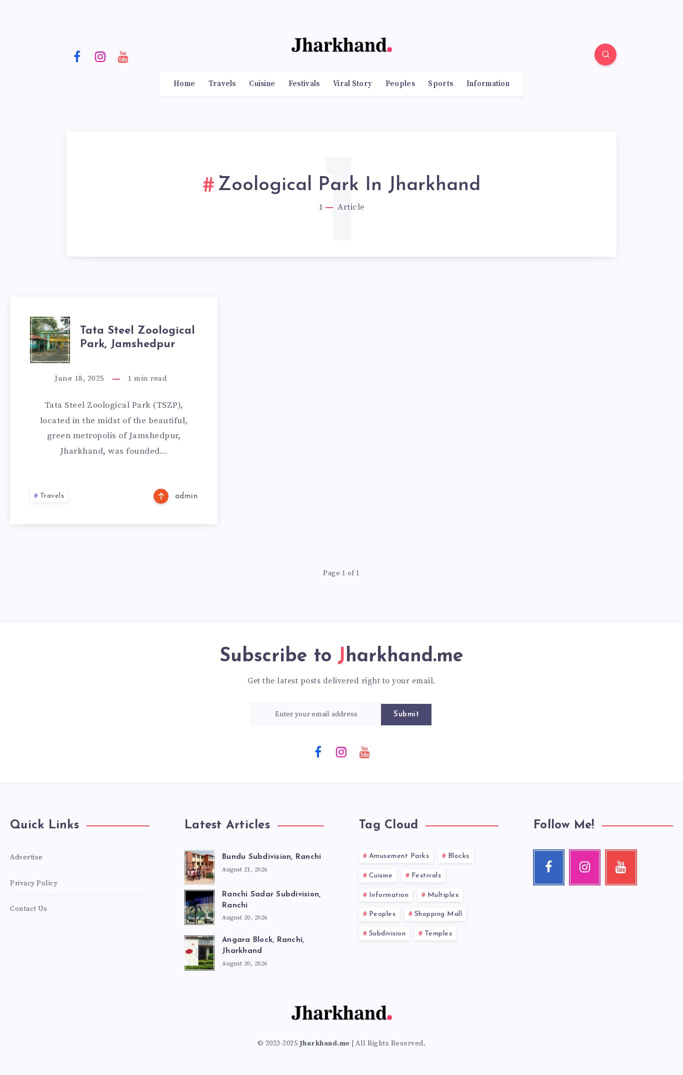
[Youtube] (123, 56)
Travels (222, 84)
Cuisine (262, 84)
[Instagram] (100, 56)
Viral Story (352, 84)
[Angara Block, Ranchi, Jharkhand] (199, 951)
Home (184, 84)
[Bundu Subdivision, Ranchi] (199, 866)
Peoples (400, 84)
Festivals (304, 84)
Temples (438, 933)
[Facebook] (77, 56)
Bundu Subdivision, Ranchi (271, 857)
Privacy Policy (34, 883)
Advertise (26, 857)
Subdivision (387, 933)
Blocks (459, 856)
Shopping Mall (438, 914)
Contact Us (28, 908)
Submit (406, 714)
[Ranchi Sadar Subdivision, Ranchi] (199, 906)
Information (488, 84)
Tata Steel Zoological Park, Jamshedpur (137, 337)
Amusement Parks (399, 856)
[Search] (605, 55)
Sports (440, 84)
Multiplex (444, 895)
